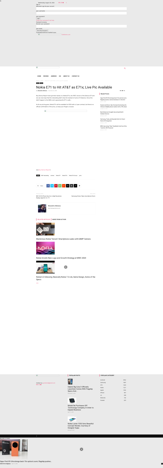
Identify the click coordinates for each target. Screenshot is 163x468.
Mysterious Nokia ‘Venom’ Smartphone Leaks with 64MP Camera (63, 239)
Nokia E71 (58, 175)
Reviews (46, 76)
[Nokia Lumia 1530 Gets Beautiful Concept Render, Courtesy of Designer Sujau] (81, 419)
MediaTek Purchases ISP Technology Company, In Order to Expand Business (81, 408)
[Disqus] (65, 305)
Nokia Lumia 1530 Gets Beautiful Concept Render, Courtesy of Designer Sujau (81, 426)
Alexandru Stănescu (42, 90)
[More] (79, 185)
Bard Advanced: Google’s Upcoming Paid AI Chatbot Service (111, 112)
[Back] (66, 2)
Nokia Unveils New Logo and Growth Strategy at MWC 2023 (61, 258)
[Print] (71, 185)
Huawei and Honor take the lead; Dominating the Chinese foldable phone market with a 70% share (113, 105)
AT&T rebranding (45, 175)
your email (39, 28)
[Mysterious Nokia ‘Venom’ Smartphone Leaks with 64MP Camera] (65, 229)
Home (39, 76)
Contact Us (75, 76)
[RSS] (60, 2)
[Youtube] (63, 2)
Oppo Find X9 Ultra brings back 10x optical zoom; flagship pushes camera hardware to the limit (113, 98)
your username (40, 11)
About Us (66, 76)
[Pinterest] (56, 185)
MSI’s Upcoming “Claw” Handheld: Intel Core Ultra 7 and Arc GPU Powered (113, 127)
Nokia (41, 83)
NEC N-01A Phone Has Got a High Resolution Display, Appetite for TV (49, 197)
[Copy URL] (75, 185)
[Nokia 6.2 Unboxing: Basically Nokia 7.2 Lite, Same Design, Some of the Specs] (65, 267)
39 (162, 463)
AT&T (42, 80)
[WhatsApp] (60, 185)
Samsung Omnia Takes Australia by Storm (83, 196)
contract (52, 175)
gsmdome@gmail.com (49, 383)
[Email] (67, 185)
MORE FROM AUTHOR (59, 219)
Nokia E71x (64, 175)
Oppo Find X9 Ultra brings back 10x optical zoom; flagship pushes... (26, 461)
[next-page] (38, 283)
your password (40, 16)
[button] (125, 68)
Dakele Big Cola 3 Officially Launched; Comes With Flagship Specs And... (80, 389)
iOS (60, 76)
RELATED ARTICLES (44, 219)
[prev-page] (36, 283)
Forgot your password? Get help (45, 20)
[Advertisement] (81, 54)
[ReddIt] (63, 185)
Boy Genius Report (44, 170)
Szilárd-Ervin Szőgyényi (5, 463)
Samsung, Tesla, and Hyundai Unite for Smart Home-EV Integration (112, 120)
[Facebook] (58, 2)
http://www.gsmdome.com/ (54, 208)
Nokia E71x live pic (73, 175)
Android (54, 76)
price (80, 175)
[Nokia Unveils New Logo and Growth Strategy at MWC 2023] (65, 248)
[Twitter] (61, 2)
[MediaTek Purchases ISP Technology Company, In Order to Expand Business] (81, 401)
